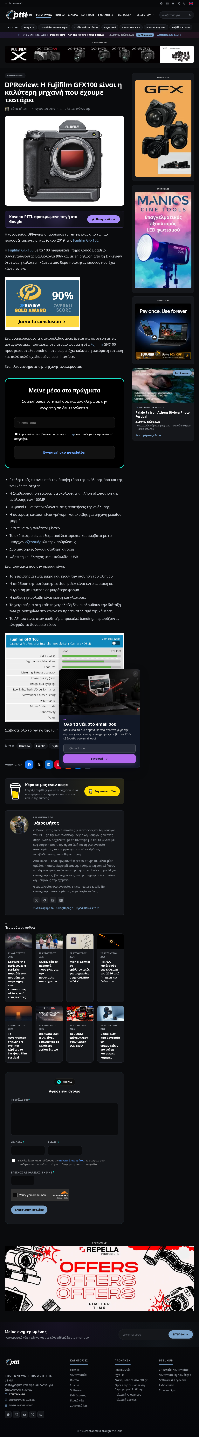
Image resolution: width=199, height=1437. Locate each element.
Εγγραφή (179, 1334)
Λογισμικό (110, 27)
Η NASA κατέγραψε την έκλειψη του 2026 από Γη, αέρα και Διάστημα (109, 971)
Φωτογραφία (44, 15)
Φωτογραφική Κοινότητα (175, 1375)
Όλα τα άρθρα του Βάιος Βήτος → (53, 908)
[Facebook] (161, 3)
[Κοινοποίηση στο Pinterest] (58, 764)
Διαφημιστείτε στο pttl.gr (131, 1380)
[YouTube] (173, 3)
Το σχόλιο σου (21, 1099)
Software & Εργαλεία (172, 1380)
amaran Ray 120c (156, 27)
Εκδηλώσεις (105, 15)
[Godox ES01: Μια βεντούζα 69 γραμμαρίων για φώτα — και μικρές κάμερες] (110, 1013)
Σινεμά (73, 15)
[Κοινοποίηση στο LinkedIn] (49, 764)
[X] (179, 3)
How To (27, 15)
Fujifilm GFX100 (85, 240)
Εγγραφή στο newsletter (64, 452)
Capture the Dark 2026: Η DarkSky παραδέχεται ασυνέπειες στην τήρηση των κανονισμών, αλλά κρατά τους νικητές (17, 979)
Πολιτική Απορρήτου (71, 1160)
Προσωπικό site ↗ (87, 908)
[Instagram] (167, 3)
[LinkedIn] (61, 900)
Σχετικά (119, 1375)
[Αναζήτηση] (190, 15)
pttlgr (71, 434)
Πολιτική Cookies (126, 1399)
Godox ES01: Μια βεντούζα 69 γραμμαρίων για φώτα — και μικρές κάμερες (110, 1045)
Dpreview (24, 746)
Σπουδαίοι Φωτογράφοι (174, 1370)
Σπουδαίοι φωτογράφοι (54, 27)
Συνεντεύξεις (78, 1405)
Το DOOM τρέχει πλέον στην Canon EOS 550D (79, 1039)
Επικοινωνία (17, 1394)
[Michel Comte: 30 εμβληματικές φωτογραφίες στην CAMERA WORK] (79, 941)
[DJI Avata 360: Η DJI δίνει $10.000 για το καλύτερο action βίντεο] (49, 1013)
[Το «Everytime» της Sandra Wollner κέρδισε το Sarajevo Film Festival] (18, 1013)
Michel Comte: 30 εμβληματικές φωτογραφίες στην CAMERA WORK (80, 971)
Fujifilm (97, 344)
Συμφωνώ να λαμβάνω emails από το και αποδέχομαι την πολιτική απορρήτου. (63, 436)
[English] (191, 3)
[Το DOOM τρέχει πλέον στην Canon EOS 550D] (79, 1013)
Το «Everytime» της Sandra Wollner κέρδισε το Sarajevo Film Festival (17, 1045)
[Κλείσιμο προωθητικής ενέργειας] (135, 674)
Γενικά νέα (124, 15)
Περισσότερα (143, 15)
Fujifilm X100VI (181, 27)
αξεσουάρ (33, 541)
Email (53, 1142)
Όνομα (17, 1142)
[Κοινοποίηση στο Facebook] (29, 764)
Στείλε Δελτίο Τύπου (86, 27)
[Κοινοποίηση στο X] (39, 764)
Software (88, 15)
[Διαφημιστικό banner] (99, 54)
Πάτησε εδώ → (105, 219)
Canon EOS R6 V (131, 27)
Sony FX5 (29, 27)
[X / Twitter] (36, 900)
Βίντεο (60, 15)
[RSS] (184, 3)
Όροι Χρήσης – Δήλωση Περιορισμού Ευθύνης (130, 1387)
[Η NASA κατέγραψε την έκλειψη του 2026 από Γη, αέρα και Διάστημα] (110, 941)
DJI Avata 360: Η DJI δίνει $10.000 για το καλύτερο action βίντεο (49, 1041)
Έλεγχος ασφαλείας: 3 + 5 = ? (32, 1172)
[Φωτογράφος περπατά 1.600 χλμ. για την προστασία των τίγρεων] (49, 941)
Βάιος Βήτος (19, 108)
